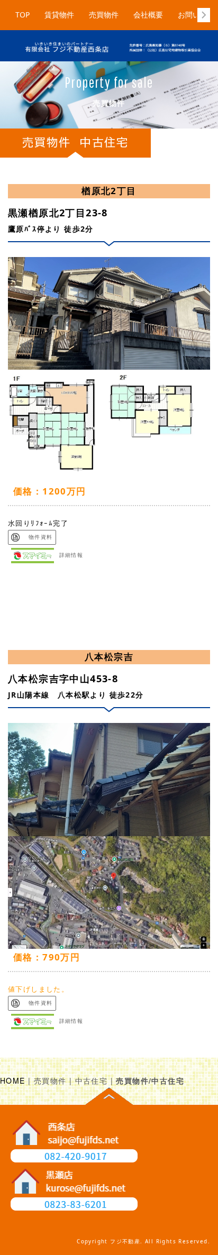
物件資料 (38, 537)
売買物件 (104, 15)
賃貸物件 (59, 15)
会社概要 (148, 15)
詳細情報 (71, 555)
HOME (12, 1080)
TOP (22, 15)
